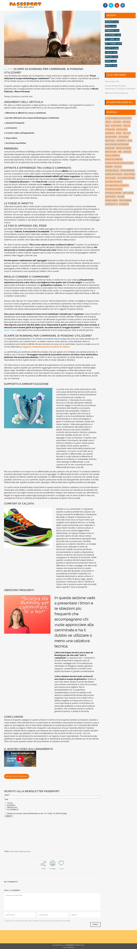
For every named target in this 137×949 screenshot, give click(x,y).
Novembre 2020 (113, 35)
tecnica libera (111, 200)
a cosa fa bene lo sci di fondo (118, 118)
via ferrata (124, 204)
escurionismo (111, 137)
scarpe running (127, 170)
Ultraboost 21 (111, 204)
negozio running (123, 148)
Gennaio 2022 (112, 22)
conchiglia (109, 133)
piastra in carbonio (113, 159)
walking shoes (24, 851)
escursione (123, 137)
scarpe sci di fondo (113, 174)
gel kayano (110, 140)
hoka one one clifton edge (116, 144)
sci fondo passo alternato (116, 185)
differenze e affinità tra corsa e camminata (25, 113)
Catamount (110, 129)
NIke (120, 152)
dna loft (126, 133)
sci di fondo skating (126, 178)
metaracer (109, 148)
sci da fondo (129, 174)
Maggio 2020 (111, 57)
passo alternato (112, 155)
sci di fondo (110, 178)
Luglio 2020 (111, 52)
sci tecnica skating (113, 193)
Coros (118, 133)
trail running (125, 200)
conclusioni (11, 128)
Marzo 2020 (111, 65)
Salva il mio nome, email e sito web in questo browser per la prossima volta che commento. (39, 921)
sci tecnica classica (113, 189)
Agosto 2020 (111, 48)
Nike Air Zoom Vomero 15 (116, 93)
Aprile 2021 (110, 26)
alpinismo (117, 122)
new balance (111, 152)
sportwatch (110, 196)
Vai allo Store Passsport (16, 776)
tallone (120, 196)
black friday (116, 125)
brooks (127, 125)
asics (107, 125)
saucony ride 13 (112, 170)
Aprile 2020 (111, 61)
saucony (117, 167)
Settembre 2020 (113, 44)
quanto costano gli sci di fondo (119, 163)
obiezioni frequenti (15, 123)
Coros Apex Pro (112, 81)
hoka (129, 140)
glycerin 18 (121, 140)
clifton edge (121, 129)
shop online (11, 138)
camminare (14, 851)
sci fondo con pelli (113, 181)
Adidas (108, 122)
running (108, 167)
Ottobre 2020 (112, 39)
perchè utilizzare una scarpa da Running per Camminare (32, 118)
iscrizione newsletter (16, 143)
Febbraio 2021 (112, 30)
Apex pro (126, 122)
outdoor (127, 152)
